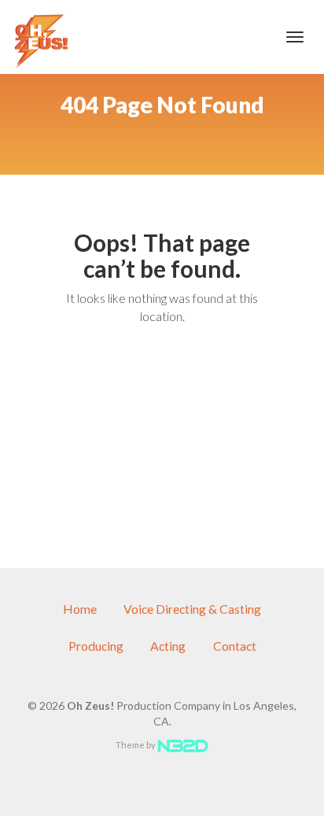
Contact (234, 645)
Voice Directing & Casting (192, 608)
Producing (95, 645)
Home (80, 608)
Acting (168, 645)
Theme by (136, 745)
